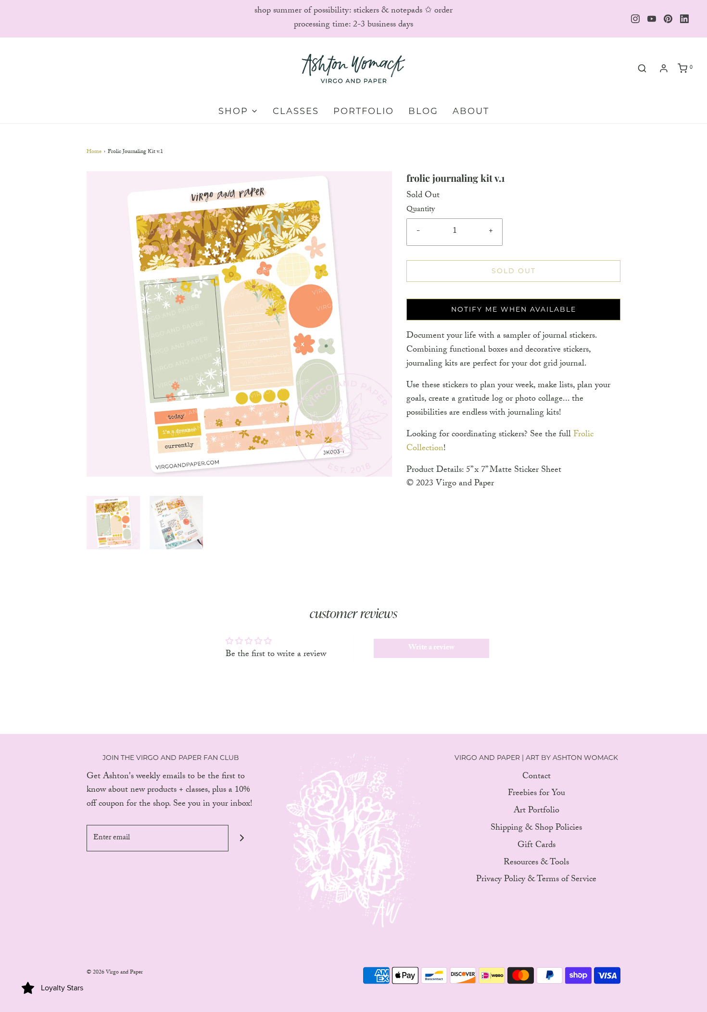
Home (94, 152)
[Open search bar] (642, 68)
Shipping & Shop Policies (536, 829)
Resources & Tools (536, 864)
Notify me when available (513, 309)
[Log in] (663, 68)
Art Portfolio (536, 812)
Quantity (420, 210)
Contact (536, 777)
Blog (423, 111)
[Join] (241, 838)
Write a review (431, 648)
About (471, 111)
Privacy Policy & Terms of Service (536, 880)
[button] (113, 522)
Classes (296, 111)
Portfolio (363, 111)
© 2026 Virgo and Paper (115, 972)
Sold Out (514, 270)
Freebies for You (536, 794)
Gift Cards (537, 846)
